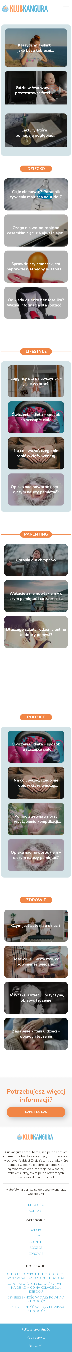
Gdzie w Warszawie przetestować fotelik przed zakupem (34, 90)
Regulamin (36, 1346)
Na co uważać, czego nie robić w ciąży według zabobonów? (36, 453)
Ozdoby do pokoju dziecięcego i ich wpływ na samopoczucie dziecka (36, 1276)
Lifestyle (36, 351)
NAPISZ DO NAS (36, 1112)
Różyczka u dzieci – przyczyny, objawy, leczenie (36, 998)
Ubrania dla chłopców (36, 560)
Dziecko (36, 168)
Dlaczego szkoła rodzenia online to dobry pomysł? (36, 632)
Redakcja (36, 1205)
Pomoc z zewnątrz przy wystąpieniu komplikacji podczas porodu (36, 819)
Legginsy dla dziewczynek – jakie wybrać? (36, 381)
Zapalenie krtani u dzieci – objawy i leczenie (36, 1034)
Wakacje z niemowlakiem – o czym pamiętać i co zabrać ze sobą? (36, 596)
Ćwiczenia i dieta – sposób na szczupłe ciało (36, 417)
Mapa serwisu (36, 1337)
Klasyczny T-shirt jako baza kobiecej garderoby (34, 47)
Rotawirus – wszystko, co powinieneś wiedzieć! (35, 962)
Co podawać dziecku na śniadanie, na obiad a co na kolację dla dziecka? (36, 1288)
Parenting (36, 534)
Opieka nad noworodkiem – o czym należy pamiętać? (36, 489)
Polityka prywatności (35, 1329)
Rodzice (36, 717)
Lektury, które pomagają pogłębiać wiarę (34, 132)
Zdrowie (36, 900)
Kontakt (36, 1211)
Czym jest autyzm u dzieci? (36, 925)
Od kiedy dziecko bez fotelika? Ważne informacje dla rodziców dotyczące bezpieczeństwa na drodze (36, 302)
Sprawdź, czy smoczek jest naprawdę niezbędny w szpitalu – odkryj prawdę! (36, 266)
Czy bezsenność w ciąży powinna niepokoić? (36, 1299)
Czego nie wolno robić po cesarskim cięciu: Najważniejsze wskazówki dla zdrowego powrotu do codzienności (36, 230)
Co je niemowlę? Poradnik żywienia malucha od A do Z (36, 194)
